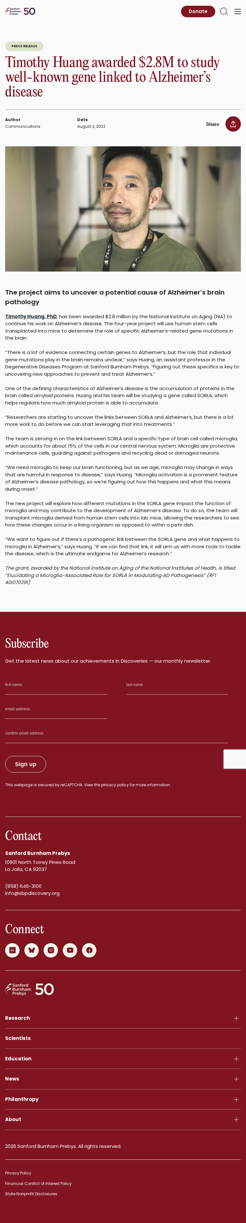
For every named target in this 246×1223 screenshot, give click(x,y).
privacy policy (115, 785)
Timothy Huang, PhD (31, 316)
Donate (198, 11)
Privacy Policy (18, 1173)
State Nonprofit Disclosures (31, 1193)
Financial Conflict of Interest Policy (38, 1183)
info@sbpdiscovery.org (32, 893)
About (13, 1119)
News (12, 1078)
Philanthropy (21, 1099)
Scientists (18, 1038)
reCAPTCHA (71, 785)
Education (18, 1058)
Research (17, 1018)
